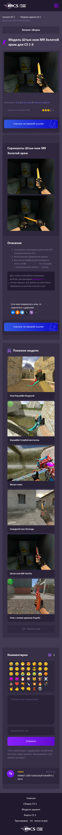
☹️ (11, 674)
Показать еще (33, 629)
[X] (27, 312)
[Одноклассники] (18, 312)
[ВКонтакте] (13, 312)
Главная (31, 798)
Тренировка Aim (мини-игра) (31, 821)
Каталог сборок (31, 30)
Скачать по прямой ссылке (29, 123)
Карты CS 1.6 (31, 815)
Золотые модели (41, 102)
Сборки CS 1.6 (31, 804)
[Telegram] (22, 312)
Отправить (31, 741)
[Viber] (31, 312)
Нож (17, 102)
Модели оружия (31, 809)
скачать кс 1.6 (39, 279)
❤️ (17, 684)
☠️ (46, 679)
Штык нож (26, 102)
